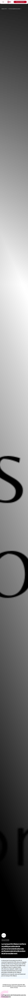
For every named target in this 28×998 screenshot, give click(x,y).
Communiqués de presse (14, 8)
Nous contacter (20, 2)
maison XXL (4, 8)
